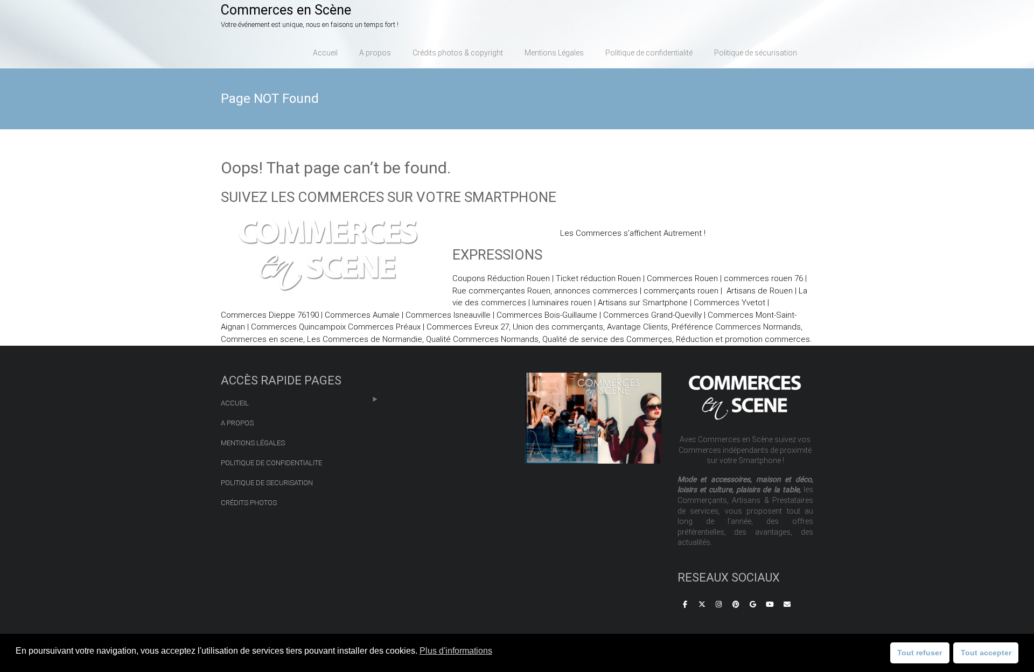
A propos (375, 52)
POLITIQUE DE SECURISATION (267, 483)
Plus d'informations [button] (456, 650)
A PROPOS (237, 423)
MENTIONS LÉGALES (253, 443)
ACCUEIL (235, 403)
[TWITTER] (702, 604)
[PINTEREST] (736, 604)
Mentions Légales (554, 52)
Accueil (325, 52)
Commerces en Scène (286, 10)
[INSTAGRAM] (719, 604)
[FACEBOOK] (685, 604)
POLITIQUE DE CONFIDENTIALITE (271, 463)
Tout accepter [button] (986, 652)
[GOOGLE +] (753, 604)
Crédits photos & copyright (458, 52)
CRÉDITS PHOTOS (249, 503)
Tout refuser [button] (919, 652)
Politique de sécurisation (755, 52)
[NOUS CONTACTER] (787, 604)
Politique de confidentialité (649, 52)
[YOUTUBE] (770, 604)
